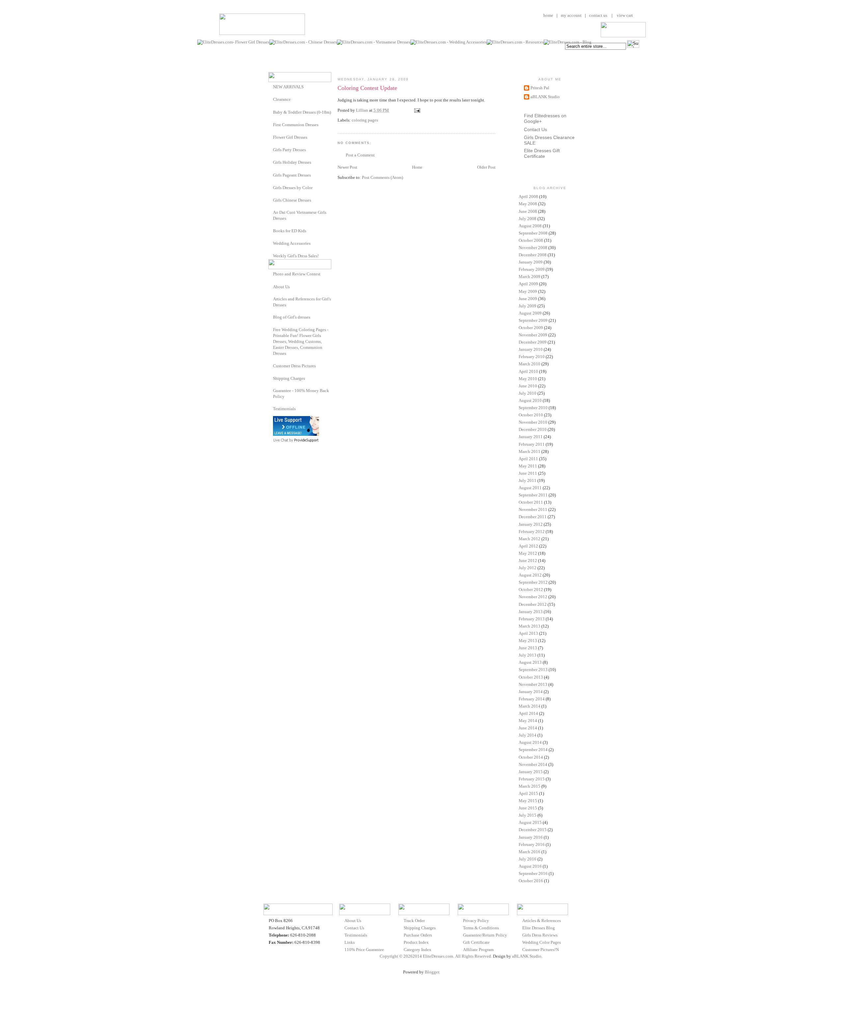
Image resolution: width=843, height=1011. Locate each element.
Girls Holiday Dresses (292, 162)
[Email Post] (416, 110)
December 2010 (533, 429)
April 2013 (528, 633)
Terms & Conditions (481, 927)
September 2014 (533, 749)
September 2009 (533, 320)
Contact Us (535, 129)
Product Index (416, 942)
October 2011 (531, 502)
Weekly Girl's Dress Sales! (296, 255)
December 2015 (533, 829)
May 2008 (528, 203)
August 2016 (530, 866)
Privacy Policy (476, 920)
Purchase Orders (418, 935)
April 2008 (528, 196)
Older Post (486, 167)
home (548, 15)
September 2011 (533, 494)
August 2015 (530, 822)
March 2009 (529, 276)
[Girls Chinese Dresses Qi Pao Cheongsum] (270, 199)
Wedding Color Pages (541, 942)
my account (571, 15)
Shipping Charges (289, 378)
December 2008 (533, 254)
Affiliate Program (478, 949)
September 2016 (533, 873)
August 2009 (530, 313)
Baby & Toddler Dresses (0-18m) (302, 112)
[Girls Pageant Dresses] (270, 174)
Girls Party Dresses (289, 149)
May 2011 (528, 465)
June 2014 (528, 727)
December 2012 (533, 604)
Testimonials (284, 408)
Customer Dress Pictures (294, 365)
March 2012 (529, 538)
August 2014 (530, 742)
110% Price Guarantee (364, 949)
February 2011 (532, 444)
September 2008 (533, 233)
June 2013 (528, 647)
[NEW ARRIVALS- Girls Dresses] (270, 86)
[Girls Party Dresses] (270, 149)
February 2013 (532, 618)
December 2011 (533, 516)
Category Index (417, 949)
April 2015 (528, 793)
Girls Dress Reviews (539, 935)
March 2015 (529, 786)
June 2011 (528, 473)
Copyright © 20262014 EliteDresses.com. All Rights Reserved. (436, 956)
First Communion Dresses (295, 124)
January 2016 (531, 837)
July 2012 (527, 567)
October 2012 (531, 589)
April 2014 (528, 713)
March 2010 (529, 363)
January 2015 (531, 771)
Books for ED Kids (289, 230)
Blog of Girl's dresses (291, 317)
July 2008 (527, 218)
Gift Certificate (476, 942)
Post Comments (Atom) (382, 177)
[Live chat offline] (296, 434)
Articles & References (541, 920)
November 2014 (533, 764)
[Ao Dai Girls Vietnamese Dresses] (270, 212)
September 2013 (533, 669)
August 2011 (530, 487)
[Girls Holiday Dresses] (270, 161)
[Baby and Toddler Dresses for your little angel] (270, 111)
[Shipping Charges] (270, 378)
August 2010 (530, 400)
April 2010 (528, 371)
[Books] (270, 230)
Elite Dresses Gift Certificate (542, 153)
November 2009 (533, 334)
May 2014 (528, 720)
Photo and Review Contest (296, 273)
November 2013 (533, 684)
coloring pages (365, 120)
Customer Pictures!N (540, 949)
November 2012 (533, 596)
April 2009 (528, 283)
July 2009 (527, 305)
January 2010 (531, 349)
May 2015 (528, 800)
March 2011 (529, 451)
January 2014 (531, 691)
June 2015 (528, 807)
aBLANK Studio (545, 96)
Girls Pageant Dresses (292, 175)
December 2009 (533, 342)
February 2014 (532, 698)
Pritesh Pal (539, 87)
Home (417, 167)
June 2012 (528, 560)
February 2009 (532, 269)
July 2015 (527, 815)
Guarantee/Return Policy (485, 935)
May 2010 (528, 378)
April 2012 (528, 546)
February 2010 (532, 356)
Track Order (414, 920)
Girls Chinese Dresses (292, 200)
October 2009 (531, 327)
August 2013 (530, 662)
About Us (281, 286)
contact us (598, 15)
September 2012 (533, 582)
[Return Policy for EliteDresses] (270, 390)
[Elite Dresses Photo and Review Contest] (270, 273)
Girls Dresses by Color (293, 187)
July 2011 (527, 480)
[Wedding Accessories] (270, 242)
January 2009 (531, 262)
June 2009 (528, 298)
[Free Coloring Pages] (270, 329)
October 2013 (531, 677)
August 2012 (530, 575)
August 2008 (530, 225)
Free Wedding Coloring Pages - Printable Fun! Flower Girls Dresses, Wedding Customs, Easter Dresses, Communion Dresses (300, 341)
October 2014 (531, 757)
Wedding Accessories (292, 243)
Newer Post (347, 167)
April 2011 (528, 458)
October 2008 (531, 240)
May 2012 (528, 553)
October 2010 (531, 414)
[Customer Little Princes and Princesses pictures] (270, 365)
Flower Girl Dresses (290, 137)
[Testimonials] (270, 408)
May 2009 (528, 291)
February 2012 (532, 531)
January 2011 (531, 436)
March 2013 (529, 626)
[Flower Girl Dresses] (270, 136)
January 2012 (531, 524)
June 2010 (528, 385)
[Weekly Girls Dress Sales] (270, 255)
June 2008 (528, 211)
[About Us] (270, 286)
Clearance (282, 99)
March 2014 (529, 706)
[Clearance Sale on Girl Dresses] (270, 99)
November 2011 (533, 509)
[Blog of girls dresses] (270, 316)
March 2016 (529, 851)
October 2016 (531, 880)
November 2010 (533, 422)
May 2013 (528, 640)
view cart (624, 15)
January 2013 (531, 611)
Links (349, 942)
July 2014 (527, 735)
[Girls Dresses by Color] (270, 187)
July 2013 (527, 655)
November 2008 (533, 247)
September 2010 (533, 407)
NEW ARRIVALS (288, 86)
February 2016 (532, 844)
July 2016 (527, 859)
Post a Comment (360, 155)
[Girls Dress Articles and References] (270, 298)
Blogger (432, 971)
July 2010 (527, 393)
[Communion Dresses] (270, 124)
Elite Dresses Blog (538, 927)
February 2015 (532, 778)
